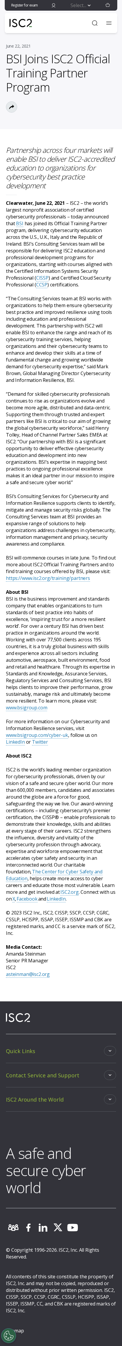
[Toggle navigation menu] (109, 23)
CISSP (42, 278)
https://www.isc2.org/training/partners (48, 578)
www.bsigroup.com (26, 707)
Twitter (40, 742)
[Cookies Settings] (8, 1335)
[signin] (53, 5)
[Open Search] (94, 23)
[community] (13, 1227)
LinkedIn (15, 742)
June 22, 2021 (18, 46)
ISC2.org (69, 892)
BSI (19, 223)
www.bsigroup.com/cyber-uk (37, 735)
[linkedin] (43, 1227)
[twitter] (57, 1227)
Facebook (27, 899)
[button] (107, 5)
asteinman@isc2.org (28, 974)
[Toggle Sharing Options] (11, 107)
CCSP (41, 284)
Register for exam (24, 5)
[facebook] (28, 1227)
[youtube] (72, 1227)
